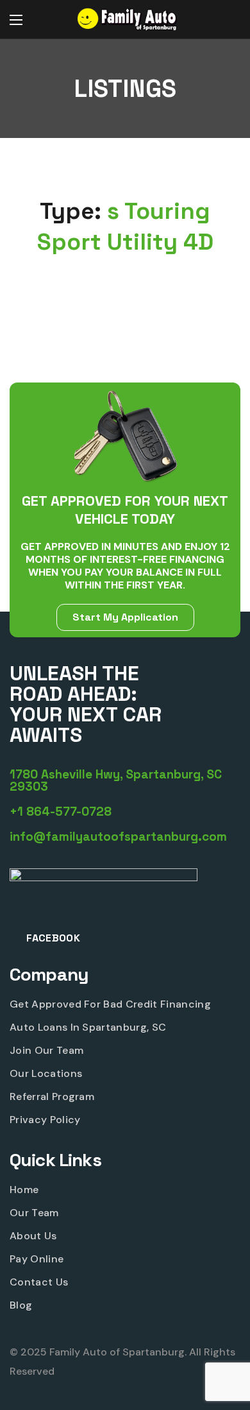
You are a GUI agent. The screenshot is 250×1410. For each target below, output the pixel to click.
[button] (227, 19)
